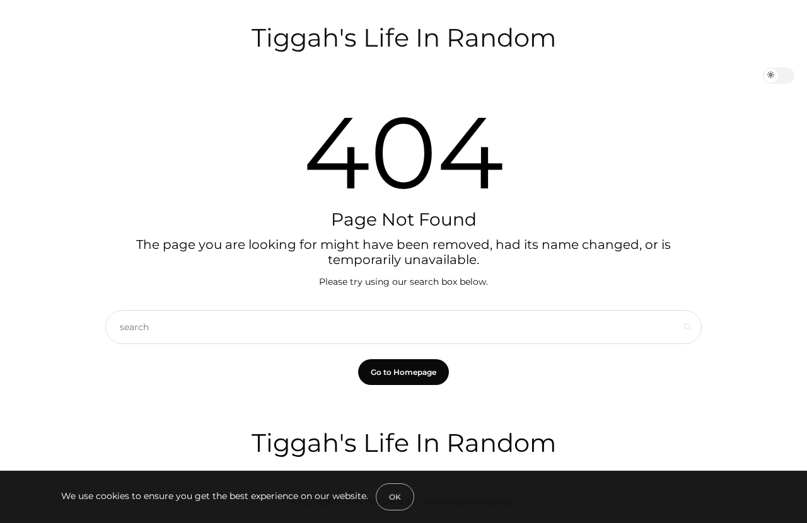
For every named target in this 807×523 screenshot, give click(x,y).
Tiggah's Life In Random (404, 37)
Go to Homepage (403, 372)
